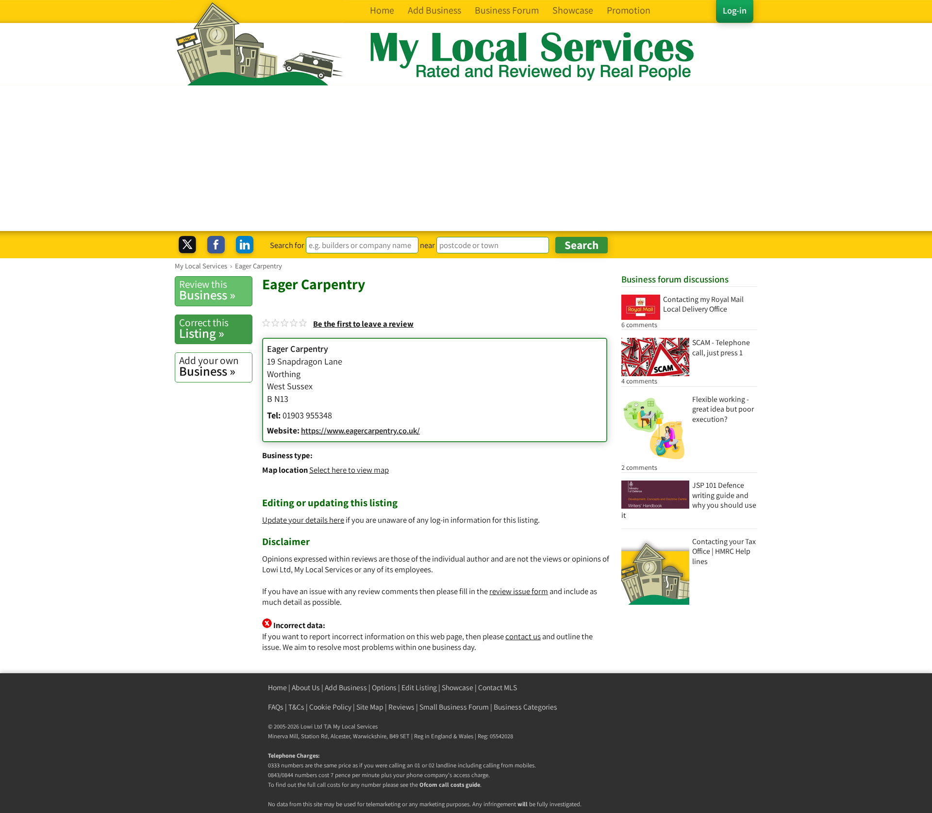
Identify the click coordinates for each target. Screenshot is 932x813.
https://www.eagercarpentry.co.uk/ (360, 430)
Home (277, 687)
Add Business (346, 687)
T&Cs (296, 707)
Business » (207, 290)
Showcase (457, 687)
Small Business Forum (454, 707)
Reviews (401, 707)
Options (384, 687)
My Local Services (355, 726)
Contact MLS (497, 687)
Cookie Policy (330, 707)
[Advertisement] (466, 158)
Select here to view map (349, 470)
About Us (306, 687)
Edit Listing (419, 687)
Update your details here (303, 519)
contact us (523, 636)
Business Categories (525, 707)
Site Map (369, 707)
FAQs (275, 707)
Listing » (204, 328)
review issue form (518, 591)
